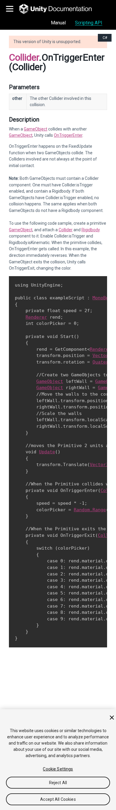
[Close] (111, 717)
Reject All (58, 782)
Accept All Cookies (58, 799)
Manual (58, 23)
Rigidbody (90, 229)
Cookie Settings (58, 769)
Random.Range (90, 509)
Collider (24, 57)
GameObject (35, 129)
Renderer (36, 317)
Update (47, 451)
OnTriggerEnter (68, 135)
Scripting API (88, 23)
